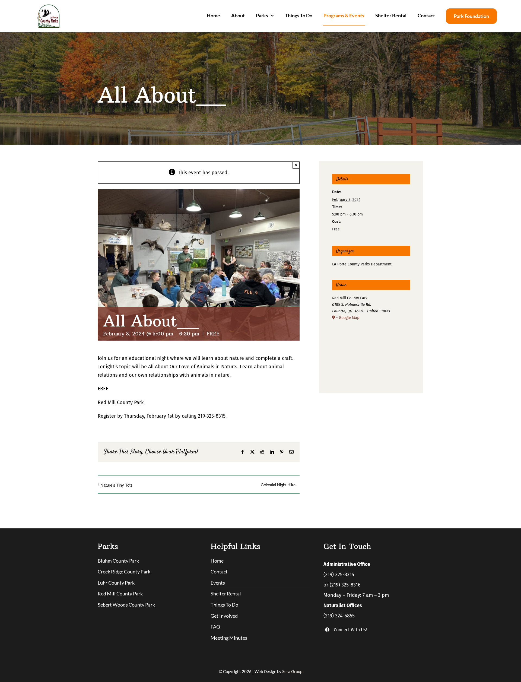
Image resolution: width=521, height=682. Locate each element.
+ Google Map (347, 317)
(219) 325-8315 (338, 575)
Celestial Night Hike (278, 484)
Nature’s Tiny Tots (116, 485)
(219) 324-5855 (339, 616)
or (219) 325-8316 (342, 585)
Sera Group (292, 671)
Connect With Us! (350, 629)
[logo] (48, 6)
